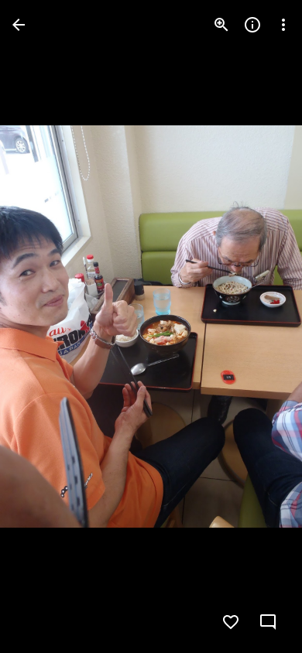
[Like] (230, 622)
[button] (43, 326)
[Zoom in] (221, 24)
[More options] (283, 24)
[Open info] (252, 24)
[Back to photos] (18, 24)
